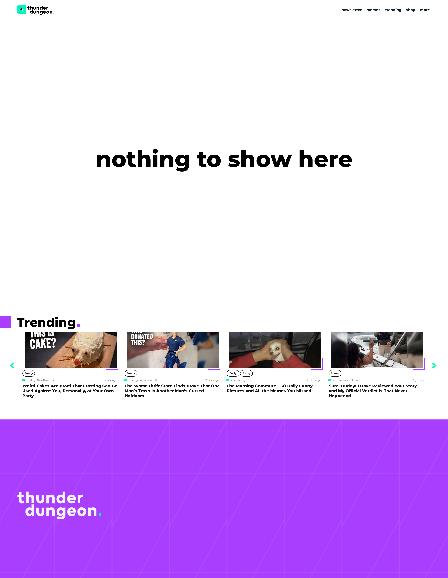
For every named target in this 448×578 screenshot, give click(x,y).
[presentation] (12, 365)
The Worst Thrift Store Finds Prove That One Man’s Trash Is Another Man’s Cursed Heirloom (172, 390)
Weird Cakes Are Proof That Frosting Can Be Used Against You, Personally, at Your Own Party (69, 390)
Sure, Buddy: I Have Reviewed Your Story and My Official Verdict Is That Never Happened (373, 390)
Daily (233, 373)
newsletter (351, 10)
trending (393, 10)
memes (373, 10)
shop (410, 10)
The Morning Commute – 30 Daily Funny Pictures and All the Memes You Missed (270, 388)
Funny (29, 373)
